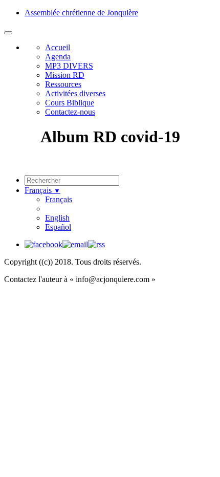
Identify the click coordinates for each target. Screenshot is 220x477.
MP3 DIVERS (69, 65)
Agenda (58, 56)
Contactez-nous (70, 111)
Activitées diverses (75, 93)
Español (58, 227)
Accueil (57, 47)
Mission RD (64, 75)
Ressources (63, 84)
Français (42, 190)
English (57, 217)
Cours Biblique (69, 102)
